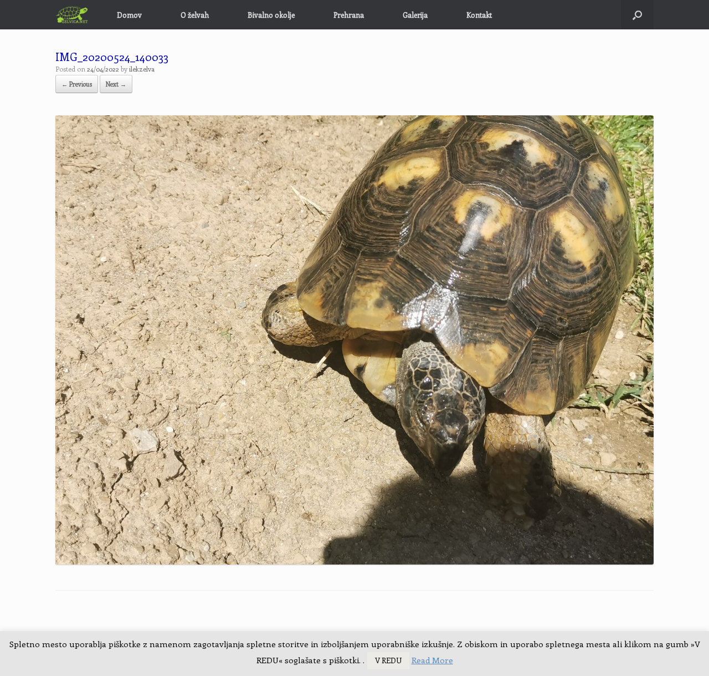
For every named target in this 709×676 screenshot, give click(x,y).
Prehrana (348, 14)
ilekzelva (142, 68)
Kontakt (479, 14)
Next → (116, 84)
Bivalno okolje (271, 14)
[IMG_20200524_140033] (354, 561)
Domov (129, 14)
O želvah (195, 14)
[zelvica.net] (72, 14)
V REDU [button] (388, 660)
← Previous (76, 84)
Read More (432, 659)
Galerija (415, 14)
